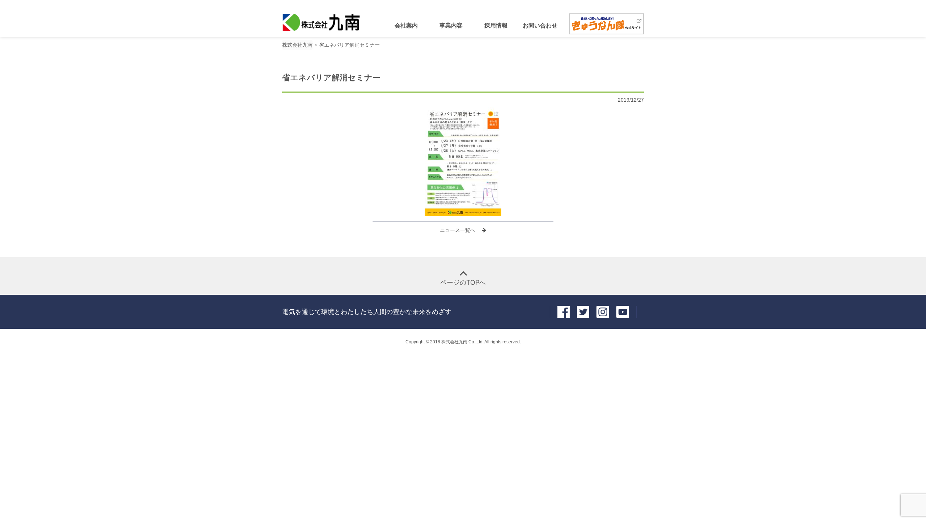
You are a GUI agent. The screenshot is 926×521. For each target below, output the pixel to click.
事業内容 (451, 25)
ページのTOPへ (463, 282)
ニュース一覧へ (458, 230)
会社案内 (406, 25)
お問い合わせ (540, 25)
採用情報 (495, 25)
